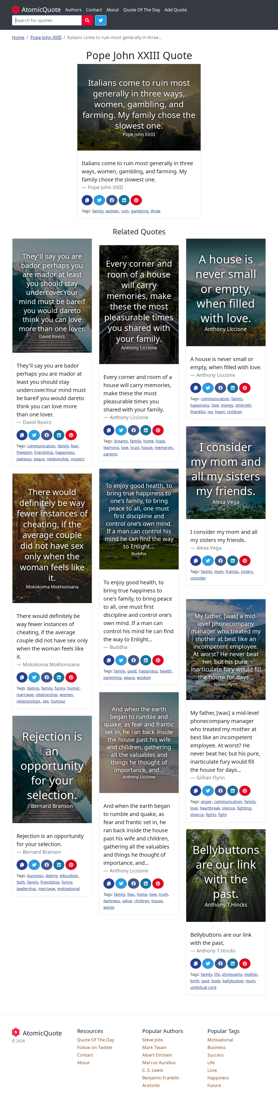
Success (215, 1055)
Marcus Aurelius (159, 1063)
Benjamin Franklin (160, 1078)
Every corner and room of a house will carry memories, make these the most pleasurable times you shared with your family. (137, 393)
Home (18, 37)
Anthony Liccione (216, 375)
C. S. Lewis (152, 1070)
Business (216, 1047)
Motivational (220, 1040)
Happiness (218, 1078)
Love (212, 1070)
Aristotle (151, 1085)
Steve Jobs (152, 1040)
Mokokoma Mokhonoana (51, 664)
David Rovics (37, 422)
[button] (100, 20)
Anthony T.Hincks (216, 950)
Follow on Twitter (95, 1047)
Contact (94, 10)
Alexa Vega (209, 547)
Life (211, 1063)
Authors (73, 10)
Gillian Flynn (211, 777)
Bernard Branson (42, 852)
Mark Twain (154, 1047)
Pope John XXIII (45, 37)
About (112, 10)
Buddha (118, 647)
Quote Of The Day (141, 10)
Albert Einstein (157, 1055)
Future (214, 1085)
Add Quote (176, 10)
